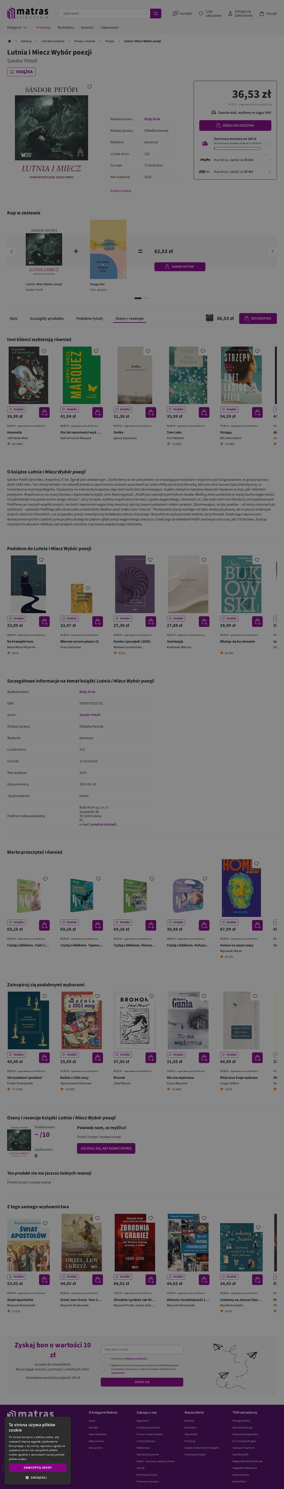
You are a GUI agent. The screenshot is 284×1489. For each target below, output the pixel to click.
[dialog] (37, 1451)
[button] (38, 1477)
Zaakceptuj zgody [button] (37, 1467)
